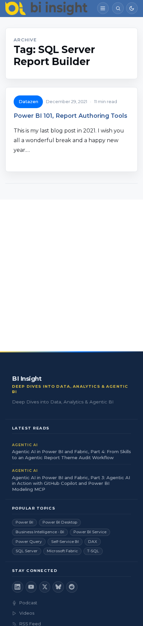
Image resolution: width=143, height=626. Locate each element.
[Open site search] (118, 8)
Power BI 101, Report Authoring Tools (70, 115)
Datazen (28, 101)
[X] (45, 587)
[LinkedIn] (17, 587)
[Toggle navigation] (103, 8)
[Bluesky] (58, 587)
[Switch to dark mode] (132, 8)
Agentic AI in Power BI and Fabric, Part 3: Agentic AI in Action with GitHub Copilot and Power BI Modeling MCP (71, 483)
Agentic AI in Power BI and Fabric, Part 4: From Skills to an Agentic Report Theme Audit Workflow (71, 454)
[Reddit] (71, 587)
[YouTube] (31, 587)
